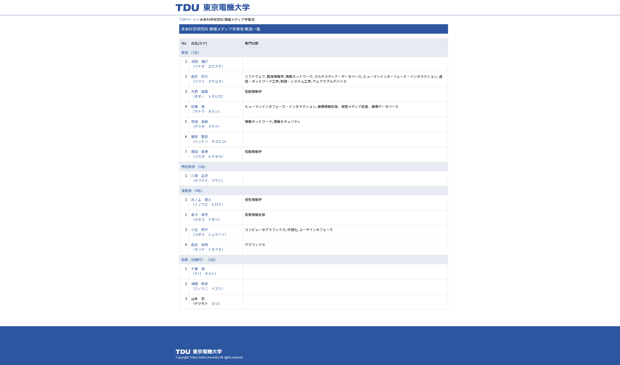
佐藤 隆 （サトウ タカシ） (206, 109)
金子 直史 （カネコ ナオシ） (206, 217)
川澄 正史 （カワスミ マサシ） (208, 178)
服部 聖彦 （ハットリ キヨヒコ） (209, 139)
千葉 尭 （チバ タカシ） (204, 271)
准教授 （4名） (192, 190)
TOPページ (187, 19)
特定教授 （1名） (194, 166)
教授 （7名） (191, 52)
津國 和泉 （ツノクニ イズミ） (208, 286)
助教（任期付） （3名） (199, 259)
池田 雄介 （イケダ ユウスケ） (208, 64)
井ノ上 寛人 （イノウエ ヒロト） (208, 202)
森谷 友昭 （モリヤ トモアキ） (208, 247)
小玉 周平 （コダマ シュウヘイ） (209, 232)
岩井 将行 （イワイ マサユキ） (208, 79)
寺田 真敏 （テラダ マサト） (206, 124)
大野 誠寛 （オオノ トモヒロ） (208, 94)
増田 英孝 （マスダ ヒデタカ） (208, 154)
